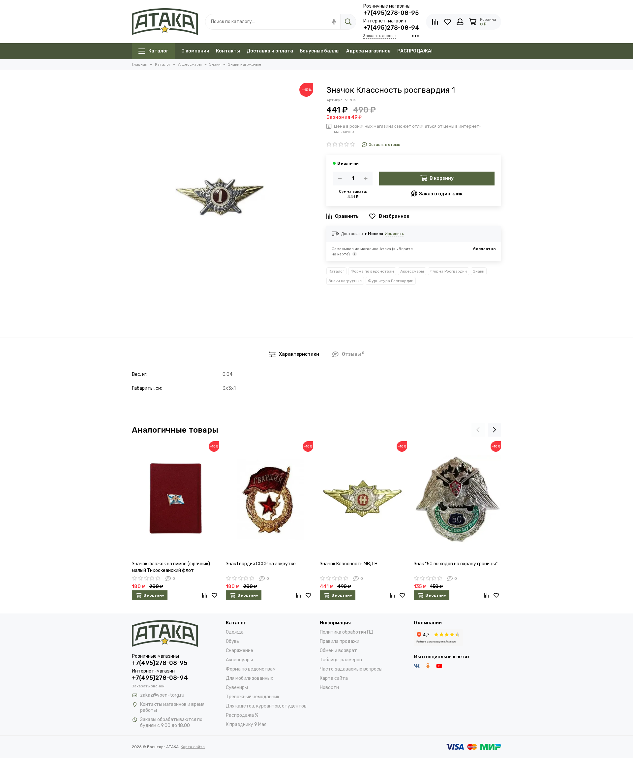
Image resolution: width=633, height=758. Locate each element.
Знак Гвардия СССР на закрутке (261, 564)
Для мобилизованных (249, 678)
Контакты (228, 51)
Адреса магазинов (368, 51)
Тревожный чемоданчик (252, 697)
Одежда (235, 632)
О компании (195, 51)
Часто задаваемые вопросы (351, 669)
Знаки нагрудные (345, 281)
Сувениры (237, 687)
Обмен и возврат (338, 650)
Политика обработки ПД (347, 632)
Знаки (478, 271)
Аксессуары (412, 271)
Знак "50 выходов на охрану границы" (455, 564)
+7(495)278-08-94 (391, 27)
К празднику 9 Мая (246, 724)
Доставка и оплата (270, 51)
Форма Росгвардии (448, 271)
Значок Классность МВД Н (348, 564)
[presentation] (478, 430)
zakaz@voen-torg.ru (162, 695)
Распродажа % (242, 715)
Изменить (394, 233)
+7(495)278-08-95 (391, 12)
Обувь (232, 641)
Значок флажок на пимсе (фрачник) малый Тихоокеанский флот (171, 567)
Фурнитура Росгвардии (390, 281)
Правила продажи (339, 641)
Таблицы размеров (341, 660)
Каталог (158, 51)
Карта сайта (334, 678)
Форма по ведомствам (372, 271)
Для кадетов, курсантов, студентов (266, 706)
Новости (329, 687)
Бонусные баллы (320, 51)
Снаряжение (239, 650)
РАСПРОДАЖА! (415, 51)
